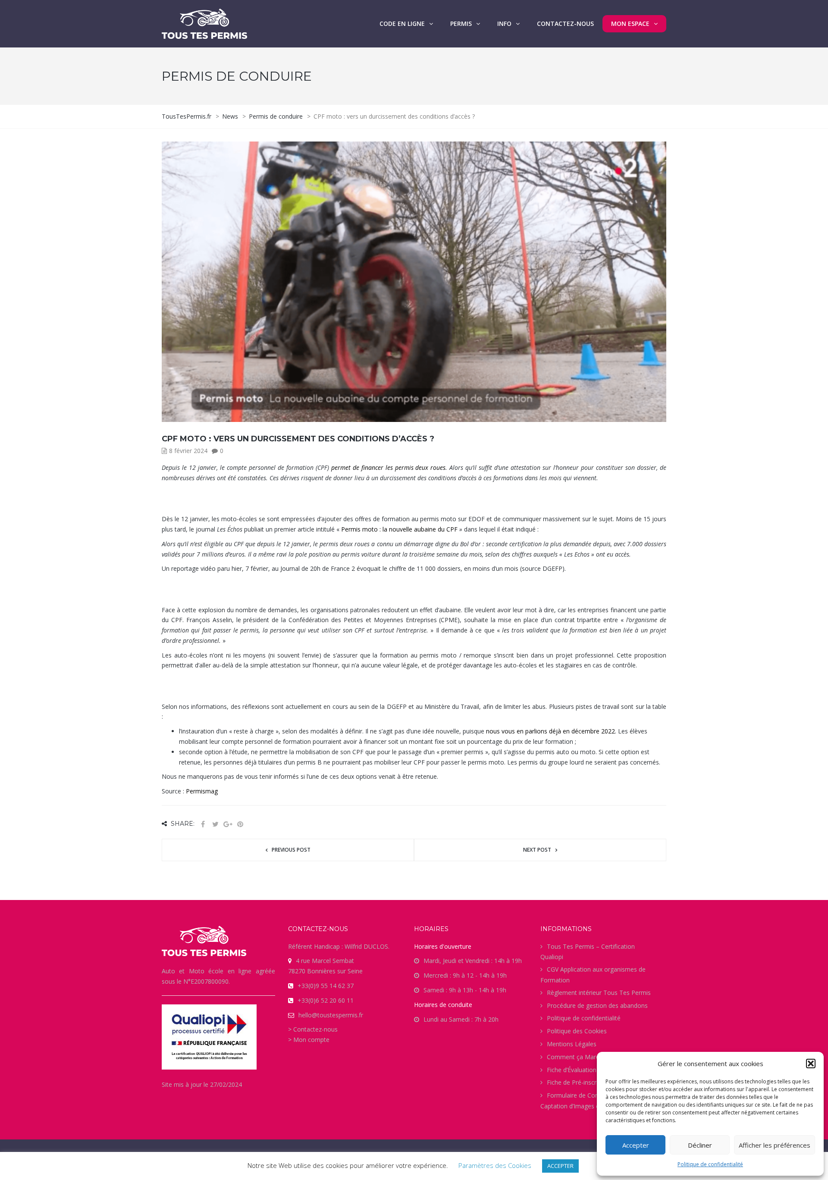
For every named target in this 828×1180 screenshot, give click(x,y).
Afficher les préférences (774, 1145)
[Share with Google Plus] (227, 824)
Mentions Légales (571, 1044)
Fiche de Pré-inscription (579, 1082)
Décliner (700, 1145)
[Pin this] (240, 824)
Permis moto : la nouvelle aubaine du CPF (400, 529)
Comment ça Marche (576, 1057)
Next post (537, 849)
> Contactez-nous (313, 1029)
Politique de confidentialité (710, 1164)
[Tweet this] (215, 824)
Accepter (635, 1145)
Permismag (202, 791)
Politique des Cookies (577, 1031)
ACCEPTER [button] (560, 1166)
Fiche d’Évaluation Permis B (585, 1070)
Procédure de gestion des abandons (597, 1005)
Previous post (291, 849)
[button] (810, 1063)
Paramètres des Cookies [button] (494, 1165)
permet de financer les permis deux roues (388, 467)
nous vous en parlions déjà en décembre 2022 (550, 731)
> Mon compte (308, 1039)
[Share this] (202, 824)
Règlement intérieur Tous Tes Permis (599, 992)
